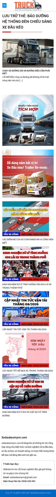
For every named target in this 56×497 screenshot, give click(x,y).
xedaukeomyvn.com (40, 493)
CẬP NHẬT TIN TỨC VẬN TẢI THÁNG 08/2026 (24, 329)
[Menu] (4, 5)
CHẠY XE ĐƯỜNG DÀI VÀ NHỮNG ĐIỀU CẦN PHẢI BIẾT (26, 72)
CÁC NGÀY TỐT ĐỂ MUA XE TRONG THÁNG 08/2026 (27, 370)
